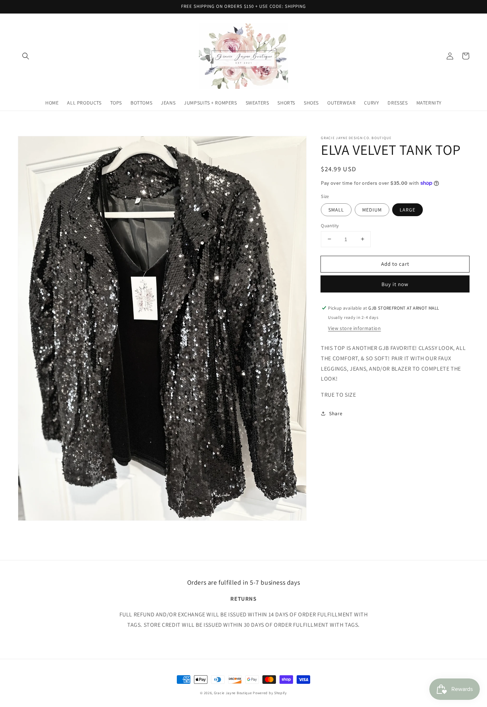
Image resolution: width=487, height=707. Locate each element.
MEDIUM (372, 209)
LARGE (407, 209)
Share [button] (335, 413)
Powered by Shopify (270, 693)
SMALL (336, 209)
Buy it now (395, 284)
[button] (26, 56)
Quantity (330, 225)
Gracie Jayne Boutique (233, 693)
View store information (354, 328)
